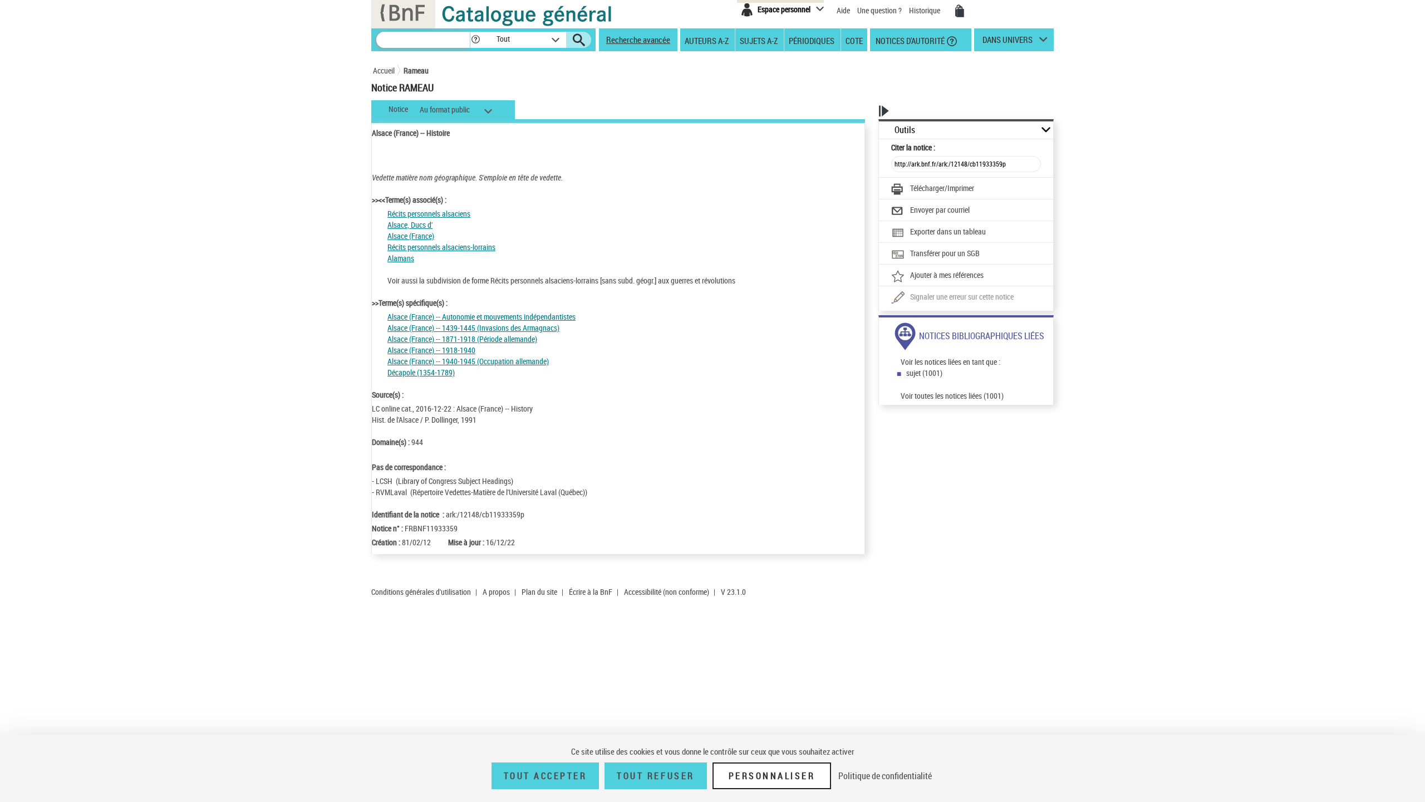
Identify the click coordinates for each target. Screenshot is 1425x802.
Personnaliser (772, 776)
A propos (496, 591)
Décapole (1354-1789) (421, 372)
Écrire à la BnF (590, 591)
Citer (913, 147)
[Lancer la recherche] (579, 40)
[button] (475, 40)
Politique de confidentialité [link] (885, 776)
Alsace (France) (410, 236)
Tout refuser (655, 776)
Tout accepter (545, 776)
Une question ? (880, 10)
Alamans (400, 258)
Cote (854, 40)
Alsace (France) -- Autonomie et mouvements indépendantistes (481, 316)
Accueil (384, 70)
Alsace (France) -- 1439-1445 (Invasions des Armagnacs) (473, 327)
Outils (905, 130)
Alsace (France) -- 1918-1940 (431, 350)
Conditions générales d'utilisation (421, 591)
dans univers (1007, 42)
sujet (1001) (924, 373)
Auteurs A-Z (707, 40)
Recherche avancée (638, 39)
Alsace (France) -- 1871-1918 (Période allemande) (462, 339)
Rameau (416, 70)
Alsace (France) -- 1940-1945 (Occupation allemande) (468, 361)
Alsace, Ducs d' (410, 224)
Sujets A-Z (759, 40)
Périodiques (811, 40)
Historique (925, 10)
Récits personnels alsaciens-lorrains (441, 247)
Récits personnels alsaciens (428, 213)
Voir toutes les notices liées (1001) (952, 395)
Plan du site (539, 591)
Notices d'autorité (909, 40)
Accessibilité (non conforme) (666, 591)
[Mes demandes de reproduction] (959, 11)
